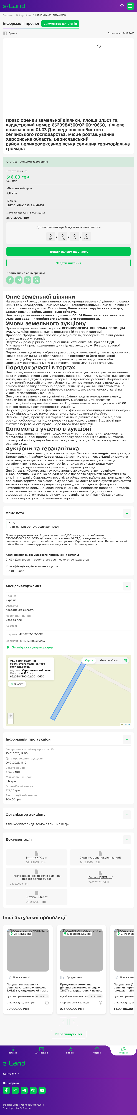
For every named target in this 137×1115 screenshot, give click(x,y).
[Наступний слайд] (74, 1022)
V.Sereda (25, 1108)
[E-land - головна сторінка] (14, 6)
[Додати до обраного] (99, 46)
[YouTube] (42, 1090)
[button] (10, 715)
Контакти (9, 1073)
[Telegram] (24, 1090)
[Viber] (33, 1090)
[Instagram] (15, 1090)
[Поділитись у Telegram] (18, 280)
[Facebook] (6, 1090)
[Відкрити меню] (130, 6)
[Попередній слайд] (63, 1022)
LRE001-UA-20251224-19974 (50, 15)
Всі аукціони (23, 15)
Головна (7, 15)
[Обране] (122, 6)
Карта (89, 660)
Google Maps (109, 660)
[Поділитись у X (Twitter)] (36, 280)
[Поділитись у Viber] (27, 280)
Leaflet (126, 724)
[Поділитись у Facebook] (10, 280)
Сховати (19, 684)
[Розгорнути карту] (125, 661)
